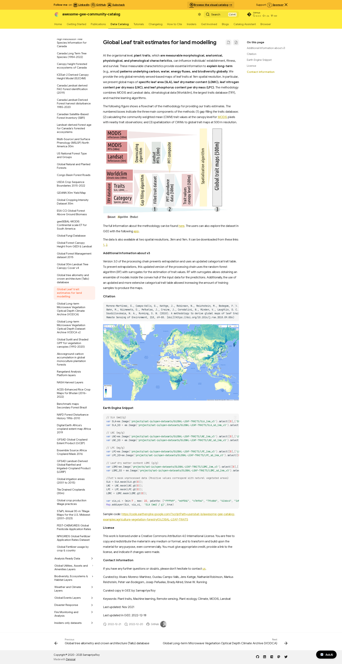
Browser (266, 24)
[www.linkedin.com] (264, 656)
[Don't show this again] (286, 4)
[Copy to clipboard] (235, 305)
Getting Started (76, 24)
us (204, 569)
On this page (255, 42)
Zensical (70, 659)
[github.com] (257, 656)
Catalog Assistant (245, 24)
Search (215, 14)
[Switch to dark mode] (199, 14)
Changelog (155, 24)
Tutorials (139, 24)
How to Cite (174, 24)
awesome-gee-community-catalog (91, 14)
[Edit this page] (236, 42)
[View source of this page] (228, 42)
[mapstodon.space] (279, 656)
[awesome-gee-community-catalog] (56, 14)
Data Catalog (120, 24)
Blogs (225, 24)
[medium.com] (272, 656)
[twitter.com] (286, 656)
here (181, 226)
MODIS (222, 117)
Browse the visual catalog (208, 4)
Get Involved (209, 24)
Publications (98, 24)
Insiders (191, 24)
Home (58, 24)
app (136, 231)
